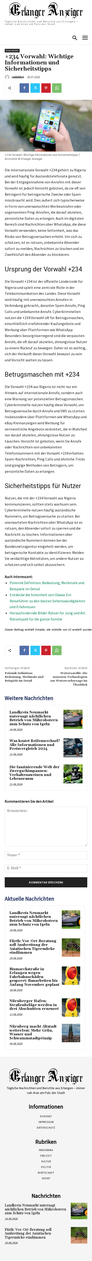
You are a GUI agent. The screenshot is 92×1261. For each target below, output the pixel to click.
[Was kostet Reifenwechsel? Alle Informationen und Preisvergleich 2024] (73, 747)
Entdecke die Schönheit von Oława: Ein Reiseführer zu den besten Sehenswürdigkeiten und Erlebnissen (47, 600)
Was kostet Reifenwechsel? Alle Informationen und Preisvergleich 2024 (34, 745)
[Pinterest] (46, 88)
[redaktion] (8, 77)
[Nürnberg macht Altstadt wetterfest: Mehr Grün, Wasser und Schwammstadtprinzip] (71, 1033)
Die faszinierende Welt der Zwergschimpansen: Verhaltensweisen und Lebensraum (34, 773)
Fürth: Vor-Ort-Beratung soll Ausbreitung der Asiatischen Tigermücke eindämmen (32, 947)
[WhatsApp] (57, 88)
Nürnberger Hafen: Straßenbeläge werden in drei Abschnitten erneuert (34, 1005)
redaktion (18, 77)
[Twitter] (35, 88)
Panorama (12, 50)
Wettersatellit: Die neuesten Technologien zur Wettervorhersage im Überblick (68, 679)
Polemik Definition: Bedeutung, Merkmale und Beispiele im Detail (24, 677)
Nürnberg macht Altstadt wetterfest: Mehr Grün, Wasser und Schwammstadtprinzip (33, 1032)
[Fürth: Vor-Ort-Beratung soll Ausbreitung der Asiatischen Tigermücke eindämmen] (71, 947)
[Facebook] (24, 88)
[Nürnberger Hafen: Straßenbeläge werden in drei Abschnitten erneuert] (71, 1007)
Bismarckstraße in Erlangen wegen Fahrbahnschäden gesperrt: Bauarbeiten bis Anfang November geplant (34, 977)
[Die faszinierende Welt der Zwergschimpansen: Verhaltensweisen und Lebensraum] (73, 774)
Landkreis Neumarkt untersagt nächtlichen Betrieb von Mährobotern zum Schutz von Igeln (33, 718)
